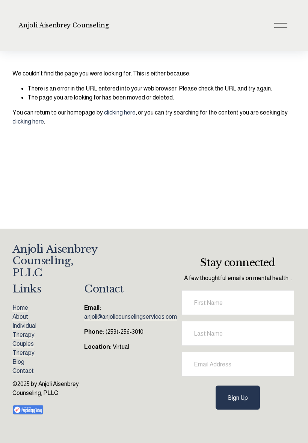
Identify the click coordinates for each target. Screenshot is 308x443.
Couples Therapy (23, 348)
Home (20, 307)
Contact (23, 371)
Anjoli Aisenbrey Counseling (63, 25)
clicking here (120, 112)
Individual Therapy (24, 330)
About (20, 316)
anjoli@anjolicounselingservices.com (130, 316)
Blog (18, 362)
